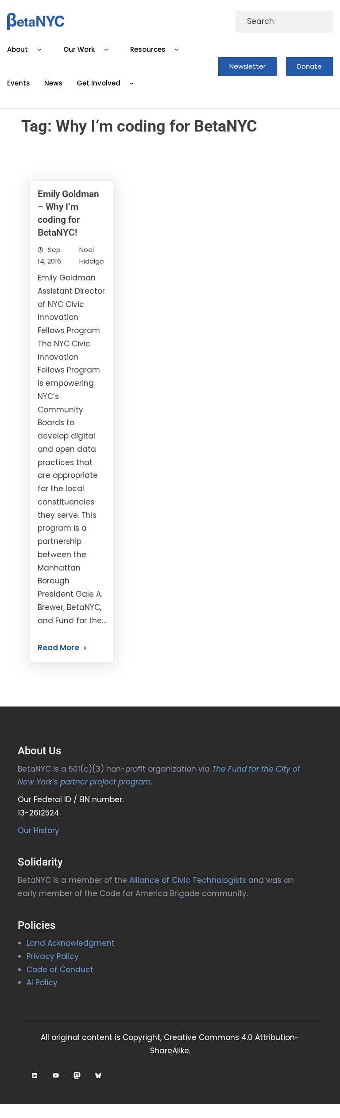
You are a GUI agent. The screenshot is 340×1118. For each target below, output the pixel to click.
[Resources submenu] (176, 49)
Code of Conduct (60, 969)
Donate (309, 66)
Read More (58, 647)
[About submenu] (39, 49)
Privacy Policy (53, 956)
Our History (38, 830)
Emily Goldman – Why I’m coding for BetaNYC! (68, 213)
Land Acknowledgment (71, 943)
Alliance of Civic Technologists (187, 880)
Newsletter (247, 66)
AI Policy (42, 982)
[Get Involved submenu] (132, 83)
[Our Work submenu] (106, 49)
